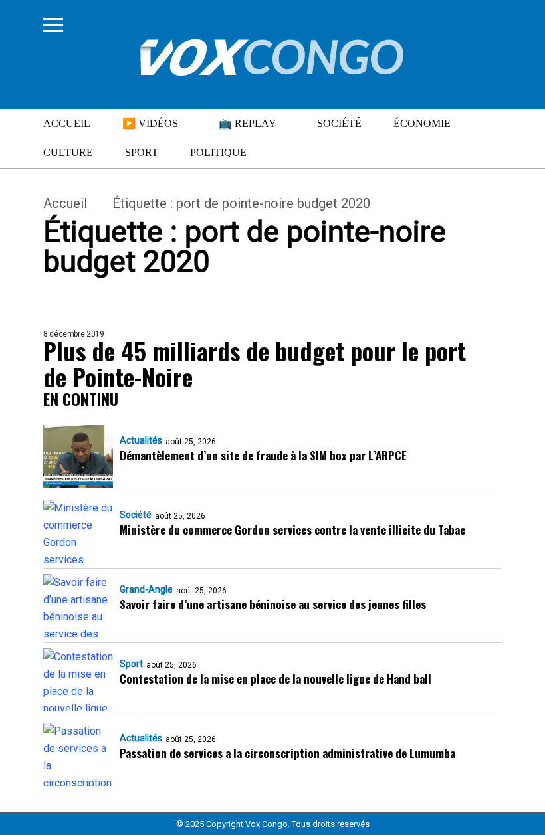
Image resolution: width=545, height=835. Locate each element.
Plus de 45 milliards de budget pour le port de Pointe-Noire (254, 363)
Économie (422, 123)
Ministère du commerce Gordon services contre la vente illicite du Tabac (292, 529)
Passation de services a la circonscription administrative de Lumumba (287, 753)
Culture (68, 152)
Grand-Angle (146, 589)
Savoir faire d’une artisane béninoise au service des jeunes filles (273, 604)
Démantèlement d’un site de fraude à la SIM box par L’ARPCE (263, 455)
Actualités (141, 440)
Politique (218, 152)
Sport (141, 152)
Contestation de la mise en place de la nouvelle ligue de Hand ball (275, 678)
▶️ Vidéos (150, 123)
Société (339, 123)
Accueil (66, 123)
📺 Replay (247, 123)
